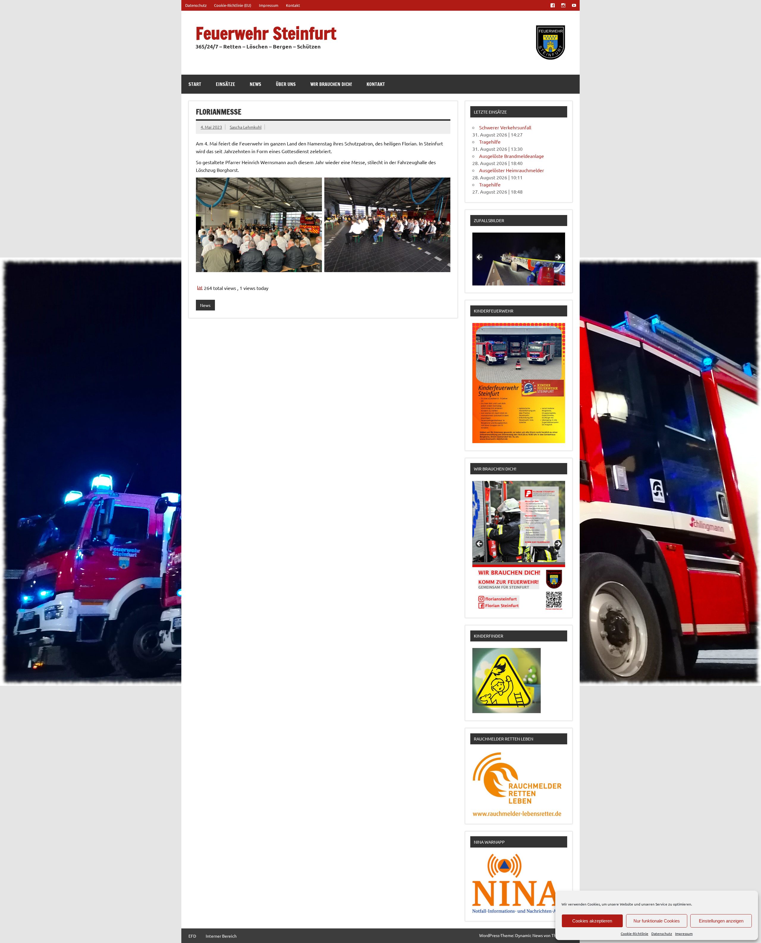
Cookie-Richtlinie (634, 933)
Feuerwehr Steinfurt (266, 33)
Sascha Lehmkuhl (246, 127)
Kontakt (293, 5)
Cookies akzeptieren (592, 920)
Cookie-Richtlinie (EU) (232, 5)
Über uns (286, 84)
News (255, 84)
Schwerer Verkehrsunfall (505, 127)
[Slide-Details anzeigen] (518, 259)
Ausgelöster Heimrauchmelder (511, 170)
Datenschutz (661, 933)
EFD (192, 936)
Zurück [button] (479, 257)
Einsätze (225, 84)
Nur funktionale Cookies (656, 920)
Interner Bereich (221, 936)
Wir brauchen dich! (331, 84)
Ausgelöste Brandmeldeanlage (511, 156)
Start (194, 84)
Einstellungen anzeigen (721, 920)
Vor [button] (557, 257)
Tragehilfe (490, 142)
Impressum (684, 933)
